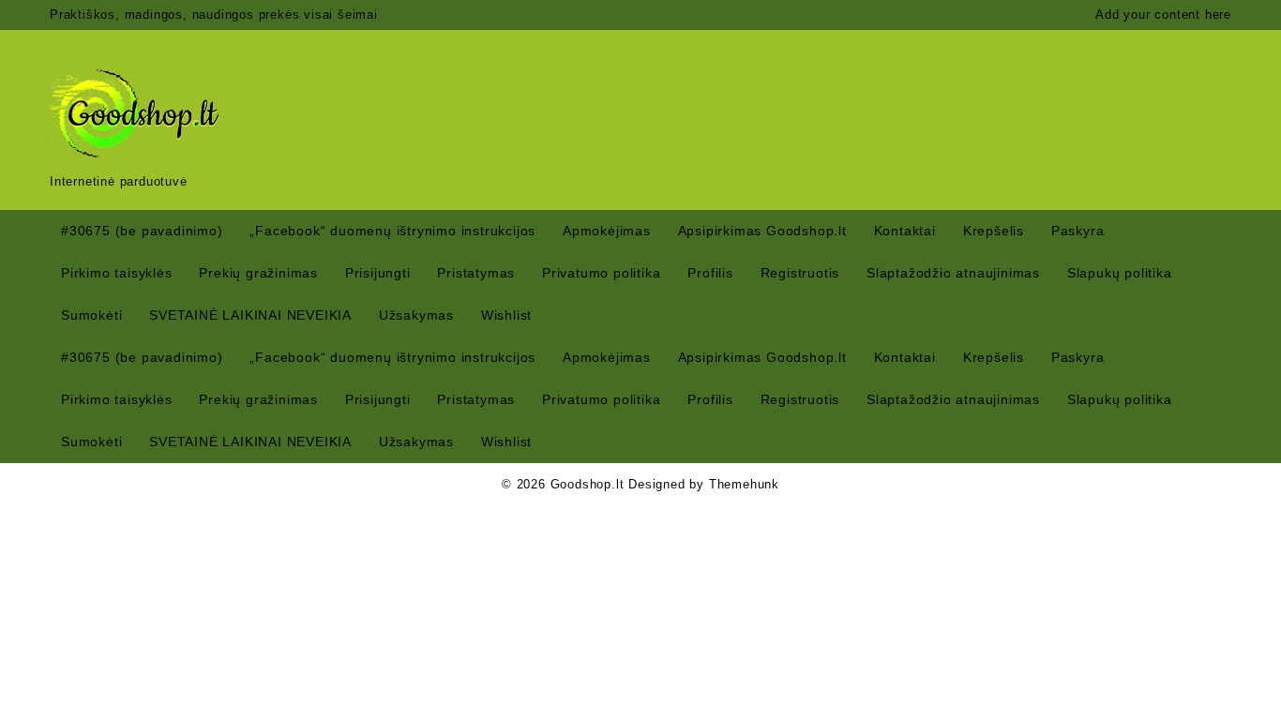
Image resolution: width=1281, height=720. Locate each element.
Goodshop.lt (587, 484)
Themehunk (744, 484)
